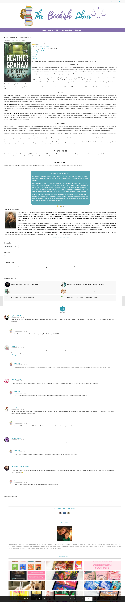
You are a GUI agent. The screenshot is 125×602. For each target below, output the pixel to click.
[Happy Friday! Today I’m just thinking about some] (102, 565)
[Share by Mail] (102, 267)
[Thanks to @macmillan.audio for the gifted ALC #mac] (27, 575)
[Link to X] (112, 1)
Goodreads (34, 58)
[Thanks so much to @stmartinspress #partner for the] (27, 595)
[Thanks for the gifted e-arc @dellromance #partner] (64, 585)
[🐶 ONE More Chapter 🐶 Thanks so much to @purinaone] (27, 585)
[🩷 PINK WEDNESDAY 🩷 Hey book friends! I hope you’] (102, 575)
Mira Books (42, 49)
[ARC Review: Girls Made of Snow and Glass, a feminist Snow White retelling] (1, 301)
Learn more (97, 598)
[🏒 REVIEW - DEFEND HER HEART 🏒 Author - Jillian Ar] (64, 595)
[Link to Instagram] (119, 1)
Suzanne (23, 40)
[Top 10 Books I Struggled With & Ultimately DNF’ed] (123, 301)
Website (54, 237)
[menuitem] (44, 30)
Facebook (59, 237)
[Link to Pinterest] (117, 1)
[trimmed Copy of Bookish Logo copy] (63, 15)
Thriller (43, 51)
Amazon (33, 56)
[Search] (83, 30)
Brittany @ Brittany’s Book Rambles (21, 355)
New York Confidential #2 (42, 47)
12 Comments (16, 40)
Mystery (38, 51)
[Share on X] (46, 267)
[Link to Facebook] (114, 1)
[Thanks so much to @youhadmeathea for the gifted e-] (102, 595)
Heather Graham (49, 43)
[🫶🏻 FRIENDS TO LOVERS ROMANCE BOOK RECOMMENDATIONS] (27, 565)
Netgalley (38, 54)
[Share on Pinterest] (74, 267)
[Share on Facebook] (18, 267)
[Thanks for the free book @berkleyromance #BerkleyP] (64, 565)
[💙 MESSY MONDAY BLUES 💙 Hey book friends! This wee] (102, 585)
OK (88, 598)
